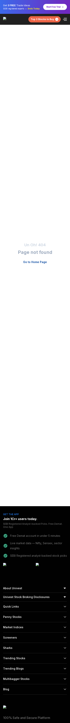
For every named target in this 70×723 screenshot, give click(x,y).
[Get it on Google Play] (18, 568)
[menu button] (65, 19)
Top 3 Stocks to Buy (42, 19)
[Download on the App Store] (51, 568)
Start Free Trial (53, 7)
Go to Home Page (35, 262)
